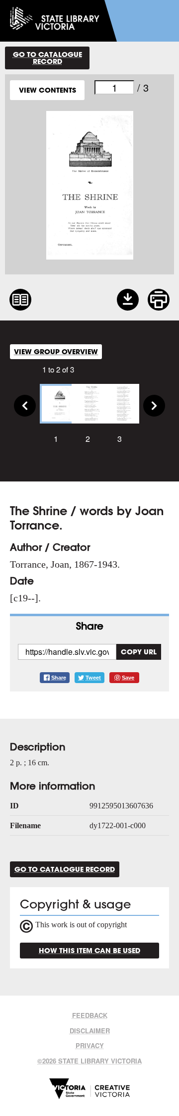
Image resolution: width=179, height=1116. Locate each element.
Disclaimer (90, 1030)
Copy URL (139, 651)
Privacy (90, 1045)
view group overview (56, 351)
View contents (47, 90)
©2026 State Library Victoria (89, 1060)
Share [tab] (89, 626)
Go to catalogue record (47, 58)
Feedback (89, 1015)
